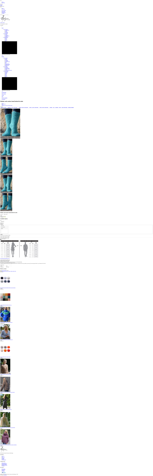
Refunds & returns (4, 464)
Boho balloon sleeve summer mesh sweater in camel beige (7, 427)
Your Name (2, 225)
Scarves (6, 39)
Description (1, 258)
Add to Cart (1, 289)
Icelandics (6, 36)
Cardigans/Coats (7, 63)
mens (9, 271)
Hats (5, 76)
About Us (3, 456)
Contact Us (3, 457)
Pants (5, 74)
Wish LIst (3, 470)
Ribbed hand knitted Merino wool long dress (6, 409)
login (2, 270)
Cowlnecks (6, 32)
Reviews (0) (8, 258)
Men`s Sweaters (6, 33)
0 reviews (1, 214)
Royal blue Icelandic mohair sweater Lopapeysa (6, 322)
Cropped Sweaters (7, 61)
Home (2, 103)
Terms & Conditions (4, 463)
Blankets (6, 72)
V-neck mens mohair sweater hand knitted (5, 374)
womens (11, 271)
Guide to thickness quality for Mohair (4, 236)
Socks (6, 38)
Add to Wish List (2, 235)
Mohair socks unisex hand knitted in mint (7, 105)
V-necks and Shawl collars (8, 70)
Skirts (6, 62)
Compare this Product (7, 235)
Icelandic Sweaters (7, 64)
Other (2, 104)
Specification (4, 258)
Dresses (6, 31)
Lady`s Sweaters (6, 29)
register (5, 270)
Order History (3, 469)
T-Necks (6, 30)
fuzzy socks (7, 271)
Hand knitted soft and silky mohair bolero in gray (6, 339)
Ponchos (6, 40)
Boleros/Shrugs (7, 65)
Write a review (5, 214)
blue (15, 271)
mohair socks (3, 271)
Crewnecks (6, 35)
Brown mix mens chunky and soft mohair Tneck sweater (7, 392)
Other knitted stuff (6, 37)
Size (0, 220)
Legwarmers (6, 71)
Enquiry (2, 228)
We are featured (4, 459)
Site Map (3, 458)
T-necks (6, 34)
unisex (14, 271)
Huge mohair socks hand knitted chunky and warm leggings (7, 287)
